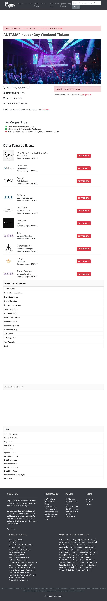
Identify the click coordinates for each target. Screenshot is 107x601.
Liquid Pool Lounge (12, 317)
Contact (89, 501)
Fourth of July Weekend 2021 (19, 557)
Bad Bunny (91, 540)
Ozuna (82, 560)
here (61, 28)
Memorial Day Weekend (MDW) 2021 (22, 567)
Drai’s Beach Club (11, 297)
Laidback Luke (91, 552)
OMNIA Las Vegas (11, 330)
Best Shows (8, 478)
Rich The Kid (72, 562)
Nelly (81, 557)
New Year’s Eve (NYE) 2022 (19, 572)
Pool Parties (9, 445)
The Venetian (18, 98)
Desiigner (62, 547)
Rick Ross (81, 562)
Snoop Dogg (83, 565)
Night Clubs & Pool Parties (15, 283)
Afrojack (83, 540)
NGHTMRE (63, 560)
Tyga (78, 570)
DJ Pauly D (78, 547)
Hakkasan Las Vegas (12, 305)
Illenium (67, 552)
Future (74, 550)
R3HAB (88, 560)
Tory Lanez (78, 567)
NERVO (87, 557)
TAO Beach (8, 334)
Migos (69, 557)
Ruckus (89, 562)
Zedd (88, 570)
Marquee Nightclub (11, 326)
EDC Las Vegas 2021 (16, 555)
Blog (69, 4)
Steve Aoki (63, 567)
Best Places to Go (11, 456)
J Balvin (74, 552)
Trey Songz (88, 567)
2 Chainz (62, 540)
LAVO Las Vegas (10, 313)
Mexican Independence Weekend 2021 (22, 570)
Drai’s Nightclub (10, 301)
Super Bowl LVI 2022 (16, 577)
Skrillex (74, 565)
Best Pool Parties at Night (14, 475)
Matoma (62, 557)
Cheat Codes (70, 545)
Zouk (6, 346)
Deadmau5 (87, 545)
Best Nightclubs (10, 460)
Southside (92, 565)
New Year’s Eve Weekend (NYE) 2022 (22, 575)
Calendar (44, 4)
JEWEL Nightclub (11, 309)
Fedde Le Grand (89, 547)
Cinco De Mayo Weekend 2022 (20, 550)
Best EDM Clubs (10, 471)
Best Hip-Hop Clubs (12, 467)
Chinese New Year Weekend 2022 (21, 545)
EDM (57, 4)
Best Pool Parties (11, 464)
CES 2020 (12, 542)
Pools (30, 4)
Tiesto (70, 567)
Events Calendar (10, 438)
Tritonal (61, 570)
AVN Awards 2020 (15, 540)
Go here (46, 109)
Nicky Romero (73, 560)
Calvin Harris (91, 542)
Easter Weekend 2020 (17, 552)
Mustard (75, 557)
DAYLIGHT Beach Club (13, 293)
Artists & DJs (36, 5)
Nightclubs (22, 4)
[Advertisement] (53, 15)
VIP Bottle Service (11, 434)
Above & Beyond (73, 540)
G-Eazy (80, 550)
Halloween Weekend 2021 (18, 560)
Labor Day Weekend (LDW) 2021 (20, 565)
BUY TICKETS (83, 156)
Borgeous (82, 542)
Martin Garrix (89, 555)
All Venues (8, 449)
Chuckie (79, 545)
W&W (83, 570)
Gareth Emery (90, 550)
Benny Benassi (64, 542)
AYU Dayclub (9, 289)
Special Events (63, 5)
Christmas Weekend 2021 (18, 547)
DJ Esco (70, 547)
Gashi (61, 552)
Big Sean (74, 542)
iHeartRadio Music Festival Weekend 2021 (23, 562)
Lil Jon (61, 555)
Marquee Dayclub (11, 321)
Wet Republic (9, 342)
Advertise (89, 499)
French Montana (65, 550)
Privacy (89, 504)
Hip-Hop (51, 5)
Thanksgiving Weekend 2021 (19, 580)
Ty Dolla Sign (70, 570)
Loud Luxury (69, 555)
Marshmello (80, 555)
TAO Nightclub (21, 103)
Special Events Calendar (14, 387)
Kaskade (82, 552)
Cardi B (61, 545)
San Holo (67, 565)
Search (76, 7)
